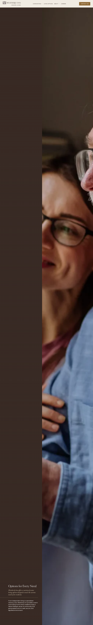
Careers (63, 3)
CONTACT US (85, 3)
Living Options (48, 3)
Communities (37, 3)
